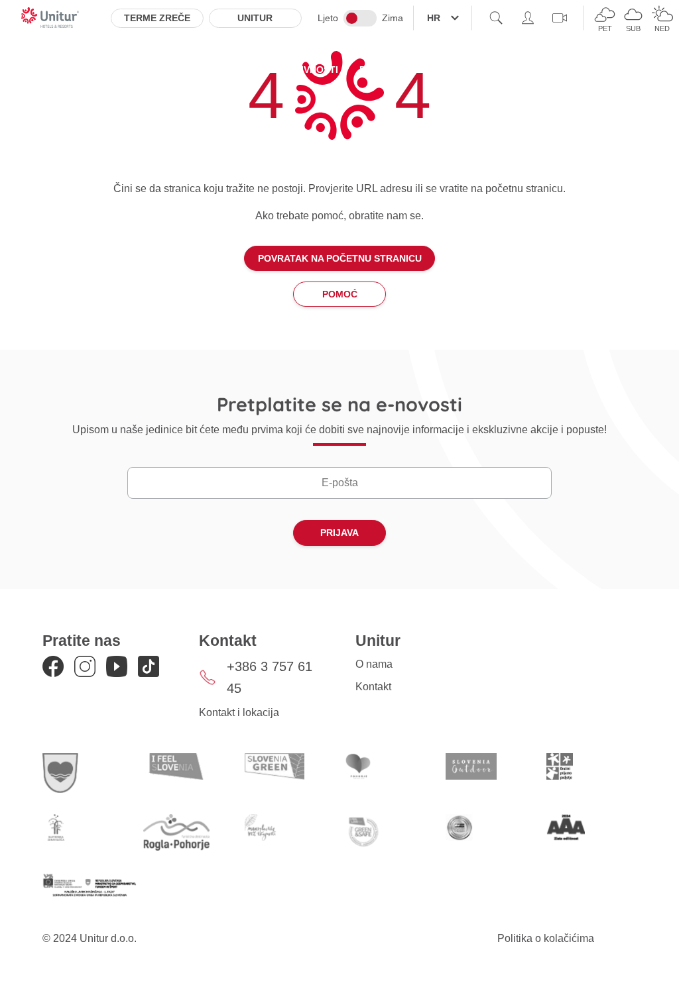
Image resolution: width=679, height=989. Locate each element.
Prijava (339, 532)
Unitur (255, 18)
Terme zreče (157, 18)
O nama (374, 664)
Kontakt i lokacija (239, 712)
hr (433, 18)
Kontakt (373, 686)
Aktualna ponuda (214, 69)
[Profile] (528, 18)
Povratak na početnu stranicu (340, 258)
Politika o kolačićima (545, 938)
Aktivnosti (310, 69)
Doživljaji (386, 69)
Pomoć (339, 294)
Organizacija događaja (498, 69)
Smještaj (121, 69)
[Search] (496, 18)
